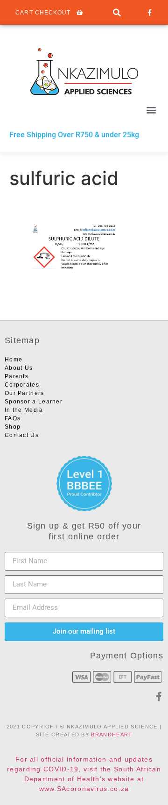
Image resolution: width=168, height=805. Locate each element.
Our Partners (24, 393)
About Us (19, 368)
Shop (13, 427)
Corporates (22, 384)
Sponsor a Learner (34, 401)
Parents (16, 376)
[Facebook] (149, 12)
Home (13, 359)
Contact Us (22, 435)
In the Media (24, 410)
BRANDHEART (111, 734)
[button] (117, 13)
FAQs (13, 418)
